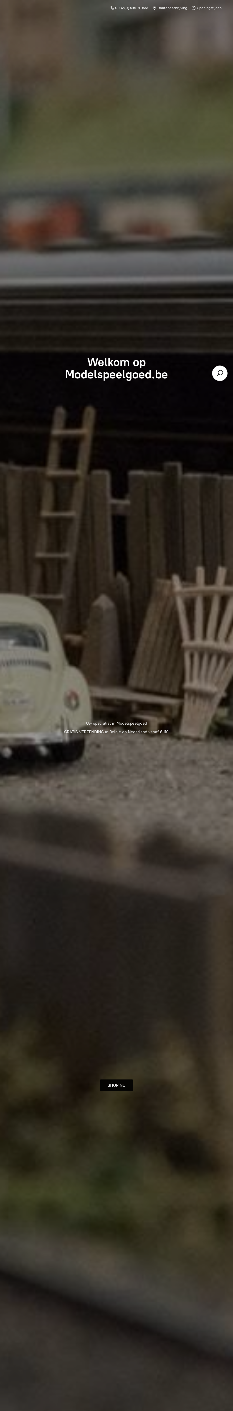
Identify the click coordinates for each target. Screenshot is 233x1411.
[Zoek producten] (220, 373)
